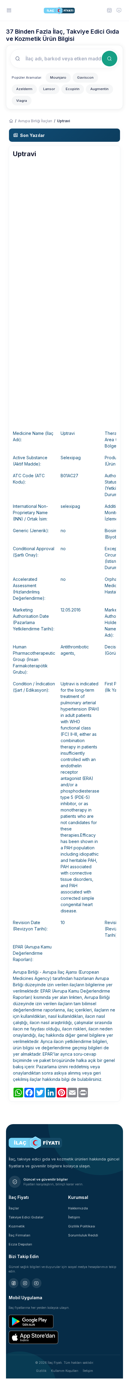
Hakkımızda (78, 1208)
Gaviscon (85, 77)
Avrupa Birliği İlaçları (35, 121)
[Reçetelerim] (109, 10)
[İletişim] (119, 10)
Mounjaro (58, 77)
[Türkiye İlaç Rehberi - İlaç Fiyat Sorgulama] (11, 121)
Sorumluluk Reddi (83, 1235)
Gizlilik (41, 1370)
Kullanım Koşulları (64, 1370)
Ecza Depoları (20, 1244)
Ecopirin (73, 89)
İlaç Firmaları (19, 1235)
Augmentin (99, 89)
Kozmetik (17, 1226)
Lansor (49, 89)
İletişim (74, 1217)
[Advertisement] (64, 226)
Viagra (21, 101)
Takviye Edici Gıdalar (26, 1217)
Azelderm (24, 89)
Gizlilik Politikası (81, 1226)
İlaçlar (14, 1208)
